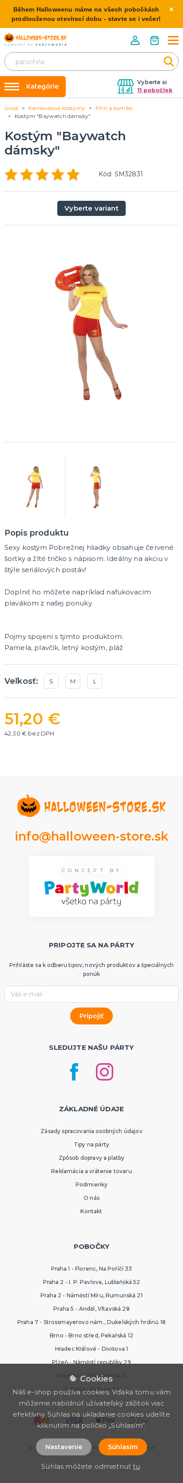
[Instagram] (104, 1072)
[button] (136, 40)
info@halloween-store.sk (91, 836)
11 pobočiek (154, 90)
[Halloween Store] (35, 39)
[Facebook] (74, 1072)
